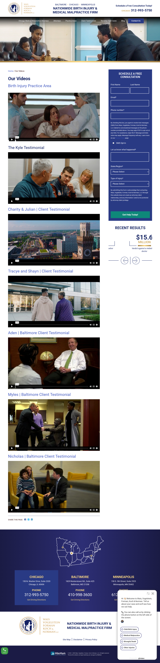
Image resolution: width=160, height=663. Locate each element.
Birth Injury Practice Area (29, 86)
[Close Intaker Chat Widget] (153, 593)
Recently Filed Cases (109, 21)
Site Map (67, 639)
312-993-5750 (141, 10)
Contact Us (136, 21)
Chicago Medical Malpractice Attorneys (34, 21)
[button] (124, 260)
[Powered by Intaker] (141, 658)
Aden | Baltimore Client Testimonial (38, 333)
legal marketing (84, 654)
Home (10, 71)
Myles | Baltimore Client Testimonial (39, 394)
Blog (123, 21)
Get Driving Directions (36, 600)
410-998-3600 (80, 595)
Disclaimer (78, 639)
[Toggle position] (148, 593)
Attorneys (57, 21)
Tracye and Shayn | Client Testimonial (40, 271)
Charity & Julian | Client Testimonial (39, 209)
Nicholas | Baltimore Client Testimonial (42, 456)
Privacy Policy (120, 138)
